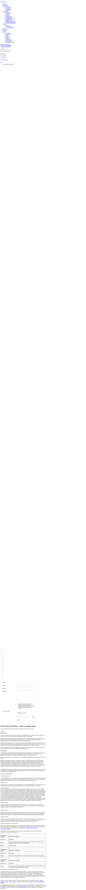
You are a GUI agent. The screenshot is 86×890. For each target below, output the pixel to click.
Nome (3, 682)
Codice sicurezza (5, 711)
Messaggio (4, 691)
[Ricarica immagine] (32, 716)
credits (1, 62)
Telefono (4, 688)
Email (3, 685)
